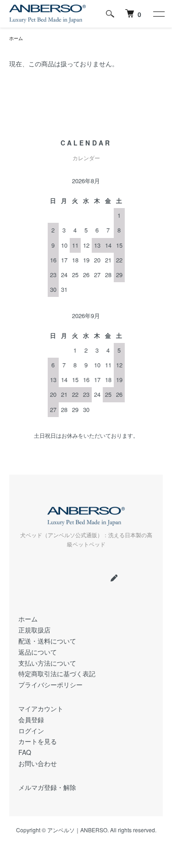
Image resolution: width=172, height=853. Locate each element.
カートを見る (37, 741)
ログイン (31, 730)
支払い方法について (47, 662)
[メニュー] (158, 14)
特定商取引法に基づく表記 (56, 673)
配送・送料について (47, 640)
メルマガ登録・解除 (47, 787)
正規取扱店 (34, 629)
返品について (37, 651)
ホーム (16, 38)
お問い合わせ (37, 763)
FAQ (24, 752)
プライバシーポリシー (50, 684)
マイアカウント (40, 708)
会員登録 (31, 719)
